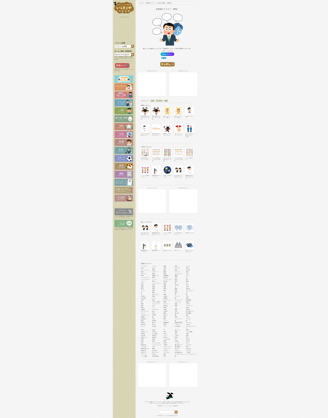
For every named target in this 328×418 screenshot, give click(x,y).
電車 (142, 307)
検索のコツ (128, 69)
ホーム (142, 3)
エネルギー (155, 309)
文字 (187, 273)
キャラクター (178, 273)
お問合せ (169, 3)
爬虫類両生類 (178, 322)
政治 (142, 305)
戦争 (164, 290)
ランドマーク (178, 300)
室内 (164, 317)
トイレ (165, 320)
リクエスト (144, 266)
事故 (164, 270)
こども (154, 266)
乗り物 (165, 281)
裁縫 (187, 330)
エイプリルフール (191, 354)
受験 (142, 287)
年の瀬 (143, 335)
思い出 (165, 315)
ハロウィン (178, 324)
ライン (165, 326)
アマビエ (188, 350)
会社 (142, 268)
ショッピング (145, 277)
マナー (143, 281)
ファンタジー (190, 290)
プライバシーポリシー (168, 405)
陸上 (187, 346)
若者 (176, 281)
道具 (164, 268)
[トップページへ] (124, 13)
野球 (142, 320)
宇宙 (153, 319)
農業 (176, 309)
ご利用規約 (159, 405)
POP (176, 311)
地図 (176, 331)
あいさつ (177, 330)
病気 (176, 266)
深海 (142, 330)
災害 (153, 285)
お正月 (177, 285)
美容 (153, 290)
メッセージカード (180, 354)
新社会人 (143, 324)
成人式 (177, 348)
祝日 (142, 341)
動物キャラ (155, 275)
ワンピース (166, 348)
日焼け (177, 341)
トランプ (143, 354)
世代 (164, 331)
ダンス (143, 313)
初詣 (187, 333)
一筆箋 (188, 352)
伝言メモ (143, 352)
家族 (153, 273)
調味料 (165, 298)
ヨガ (187, 343)
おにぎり (188, 345)
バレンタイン (178, 319)
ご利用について (149, 3)
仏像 (164, 333)
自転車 (188, 309)
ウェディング (167, 300)
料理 (142, 275)
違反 (166, 101)
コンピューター (145, 279)
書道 (164, 341)
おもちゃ (143, 273)
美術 (153, 288)
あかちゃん (155, 294)
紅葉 (142, 339)
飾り (153, 311)
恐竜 (176, 337)
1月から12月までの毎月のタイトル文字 (167, 159)
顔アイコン (155, 352)
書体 (164, 354)
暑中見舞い (178, 346)
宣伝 (164, 356)
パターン (177, 350)
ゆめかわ (188, 348)
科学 (187, 287)
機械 (176, 275)
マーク (188, 275)
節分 (142, 343)
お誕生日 (143, 319)
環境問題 (188, 300)
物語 (187, 298)
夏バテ (154, 322)
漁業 (153, 330)
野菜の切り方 (145, 348)
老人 (187, 279)
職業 (164, 266)
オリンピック (145, 311)
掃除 (164, 288)
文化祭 (154, 326)
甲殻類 (143, 333)
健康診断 (166, 322)
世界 (176, 290)
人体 (187, 285)
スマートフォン (167, 279)
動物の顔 (143, 345)
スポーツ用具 (156, 302)
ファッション (145, 270)
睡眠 (176, 288)
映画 (176, 305)
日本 (176, 277)
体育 (153, 313)
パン (176, 307)
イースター (166, 352)
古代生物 (177, 326)
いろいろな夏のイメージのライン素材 (156, 159)
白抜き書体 (155, 356)
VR (176, 339)
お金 (152, 101)
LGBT (165, 343)
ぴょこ (143, 326)
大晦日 (165, 345)
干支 (187, 296)
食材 (153, 296)
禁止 (187, 337)
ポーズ (188, 266)
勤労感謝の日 (178, 352)
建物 (164, 272)
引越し (165, 309)
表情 (142, 288)
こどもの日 (166, 339)
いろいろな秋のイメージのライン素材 (178, 159)
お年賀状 (143, 298)
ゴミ (153, 307)
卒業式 (143, 322)
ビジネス (159, 101)
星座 (153, 348)
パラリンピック (156, 345)
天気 (153, 324)
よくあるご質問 (160, 3)
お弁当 (188, 324)
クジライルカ (156, 343)
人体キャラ (144, 331)
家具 (176, 279)
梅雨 (164, 313)
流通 (176, 317)
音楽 (153, 277)
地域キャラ (144, 337)
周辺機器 (188, 313)
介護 (142, 300)
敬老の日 (143, 350)
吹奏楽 (154, 320)
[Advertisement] (124, 29)
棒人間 (177, 313)
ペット (143, 290)
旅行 (187, 272)
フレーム (188, 322)
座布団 (165, 305)
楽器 (164, 307)
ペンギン (177, 343)
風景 (153, 292)
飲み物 (165, 277)
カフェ (188, 317)
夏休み (188, 302)
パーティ (154, 279)
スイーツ (177, 272)
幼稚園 (143, 309)
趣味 (142, 272)
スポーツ (154, 272)
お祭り (188, 303)
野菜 (164, 285)
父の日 (188, 339)
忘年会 (165, 337)
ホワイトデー (167, 346)
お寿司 (165, 311)
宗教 (187, 307)
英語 (164, 319)
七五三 (154, 354)
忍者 (153, 341)
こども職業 (189, 331)
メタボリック (145, 315)
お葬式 (154, 315)
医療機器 (166, 275)
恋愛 (153, 287)
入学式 (177, 335)
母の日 (188, 341)
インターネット (156, 283)
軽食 (142, 285)
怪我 (142, 303)
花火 (176, 333)
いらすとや (165, 415)
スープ (165, 335)
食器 (176, 303)
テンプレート (156, 303)
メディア (166, 303)
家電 (164, 273)
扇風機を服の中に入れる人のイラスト (189, 177)
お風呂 (165, 296)
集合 (187, 315)
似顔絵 (188, 288)
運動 (164, 287)
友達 (164, 283)
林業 (153, 339)
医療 (153, 270)
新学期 (154, 335)
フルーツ (177, 296)
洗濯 (164, 324)
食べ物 (188, 270)
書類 (164, 302)
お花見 (154, 331)
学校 (187, 268)
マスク (154, 298)
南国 (153, 300)
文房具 (143, 296)
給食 (187, 335)
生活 (142, 283)
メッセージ (189, 305)
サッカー (188, 319)
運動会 (143, 317)
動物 (187, 281)
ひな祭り (154, 350)
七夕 (153, 346)
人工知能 (154, 333)
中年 (153, 305)
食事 (153, 281)
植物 (164, 294)
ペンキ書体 (144, 356)
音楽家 (154, 337)
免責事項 (176, 405)
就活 (176, 292)
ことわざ (143, 346)
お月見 (165, 350)
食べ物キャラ (190, 311)
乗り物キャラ (178, 345)
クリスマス (178, 302)
